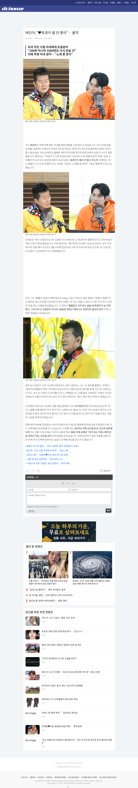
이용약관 (49, 777)
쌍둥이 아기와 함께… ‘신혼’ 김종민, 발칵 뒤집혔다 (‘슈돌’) (52, 446)
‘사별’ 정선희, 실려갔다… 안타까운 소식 (44, 459)
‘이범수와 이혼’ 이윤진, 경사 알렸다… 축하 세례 (48, 463)
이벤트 (126, 3)
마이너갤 (97, 3)
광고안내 (41, 777)
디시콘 (133, 3)
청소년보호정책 (73, 777)
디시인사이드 (80, 3)
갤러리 (89, 3)
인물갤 (112, 3)
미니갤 (105, 3)
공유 (38, 471)
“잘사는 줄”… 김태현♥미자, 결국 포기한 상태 (47, 455)
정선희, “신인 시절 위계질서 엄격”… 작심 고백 (47, 450)
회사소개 (24, 777)
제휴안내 (33, 777)
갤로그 (119, 3)
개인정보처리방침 (60, 777)
